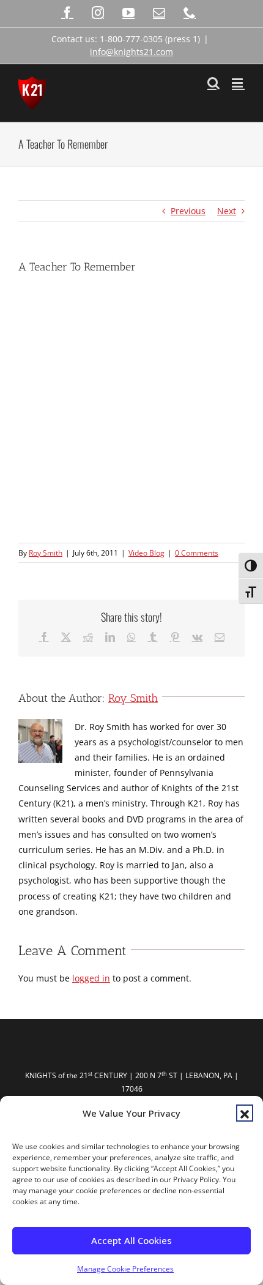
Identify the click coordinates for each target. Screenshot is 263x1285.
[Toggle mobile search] (213, 82)
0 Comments (196, 553)
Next (226, 211)
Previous (188, 211)
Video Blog (146, 553)
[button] (245, 1113)
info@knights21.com (131, 52)
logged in (91, 978)
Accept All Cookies (131, 1240)
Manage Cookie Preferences (125, 1269)
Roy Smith (45, 553)
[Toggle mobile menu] (238, 82)
